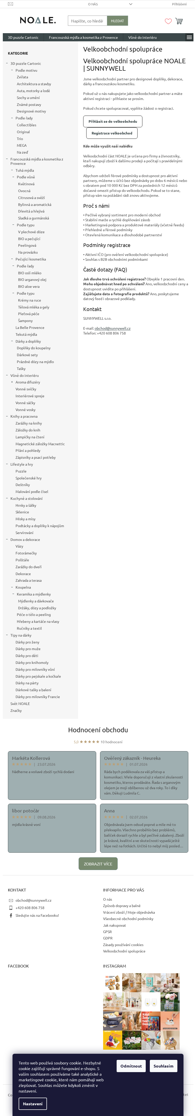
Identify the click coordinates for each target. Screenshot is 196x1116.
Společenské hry (29, 478)
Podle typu (25, 224)
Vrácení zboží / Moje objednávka (129, 912)
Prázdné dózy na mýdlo (35, 361)
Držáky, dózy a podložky (37, 607)
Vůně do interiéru (24, 375)
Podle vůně (26, 177)
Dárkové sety (27, 354)
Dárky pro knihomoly (32, 662)
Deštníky (23, 484)
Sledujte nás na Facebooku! (37, 915)
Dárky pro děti (27, 655)
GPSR (107, 931)
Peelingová (27, 245)
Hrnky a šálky (26, 505)
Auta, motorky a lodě (33, 90)
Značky (16, 710)
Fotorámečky (26, 553)
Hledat (117, 20)
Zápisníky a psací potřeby (36, 457)
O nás (93, 4)
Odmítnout (131, 1066)
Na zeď (22, 152)
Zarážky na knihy (29, 423)
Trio (20, 138)
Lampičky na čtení (30, 437)
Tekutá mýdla (26, 334)
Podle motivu (26, 70)
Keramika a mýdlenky (34, 594)
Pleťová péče (28, 313)
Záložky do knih (28, 430)
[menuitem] (23, 37)
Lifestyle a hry (21, 464)
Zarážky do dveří (29, 566)
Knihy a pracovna (24, 416)
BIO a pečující (29, 238)
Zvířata (22, 77)
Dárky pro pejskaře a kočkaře (38, 676)
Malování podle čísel (32, 491)
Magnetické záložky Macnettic (40, 443)
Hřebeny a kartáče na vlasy (38, 621)
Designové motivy (31, 111)
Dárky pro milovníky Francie (38, 696)
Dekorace (23, 573)
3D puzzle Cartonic (25, 63)
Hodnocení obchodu (98, 730)
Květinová (26, 183)
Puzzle (21, 471)
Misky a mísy (25, 518)
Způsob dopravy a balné (122, 905)
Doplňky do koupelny (34, 347)
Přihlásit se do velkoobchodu (113, 121)
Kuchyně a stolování (26, 498)
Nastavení (33, 1103)
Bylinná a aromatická (34, 204)
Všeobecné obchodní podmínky (128, 918)
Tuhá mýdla (25, 170)
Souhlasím (164, 1066)
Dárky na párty (27, 682)
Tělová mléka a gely (33, 307)
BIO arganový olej (32, 279)
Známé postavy (29, 104)
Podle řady (24, 118)
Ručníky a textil (29, 628)
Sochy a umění (28, 97)
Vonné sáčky (25, 402)
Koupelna (23, 587)
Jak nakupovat (114, 925)
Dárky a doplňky (28, 341)
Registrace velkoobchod (112, 133)
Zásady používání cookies (123, 944)
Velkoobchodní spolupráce (124, 951)
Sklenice (22, 512)
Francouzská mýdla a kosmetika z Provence (36, 161)
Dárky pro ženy (27, 642)
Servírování (24, 532)
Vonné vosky (25, 409)
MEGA (22, 145)
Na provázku (28, 252)
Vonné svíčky (26, 389)
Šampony (25, 320)
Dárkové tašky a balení (33, 689)
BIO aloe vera (29, 286)
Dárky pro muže (28, 648)
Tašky (21, 368)
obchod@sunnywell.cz (34, 900)
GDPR (108, 938)
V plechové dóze (31, 231)
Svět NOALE (20, 703)
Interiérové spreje (30, 395)
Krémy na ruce (29, 300)
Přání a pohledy (28, 450)
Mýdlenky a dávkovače (36, 601)
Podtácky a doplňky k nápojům (40, 525)
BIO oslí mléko (29, 272)
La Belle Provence (30, 327)
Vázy (19, 546)
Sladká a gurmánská (33, 218)
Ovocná (24, 190)
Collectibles (26, 124)
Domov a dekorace (25, 539)
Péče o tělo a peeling (34, 614)
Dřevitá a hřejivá (31, 211)
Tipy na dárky (20, 635)
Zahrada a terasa (29, 580)
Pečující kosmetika (31, 259)
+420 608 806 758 (30, 907)
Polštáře (22, 559)
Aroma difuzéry (28, 382)
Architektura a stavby (34, 83)
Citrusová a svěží (31, 197)
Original (23, 131)
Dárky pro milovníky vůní (35, 669)
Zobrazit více (98, 863)
